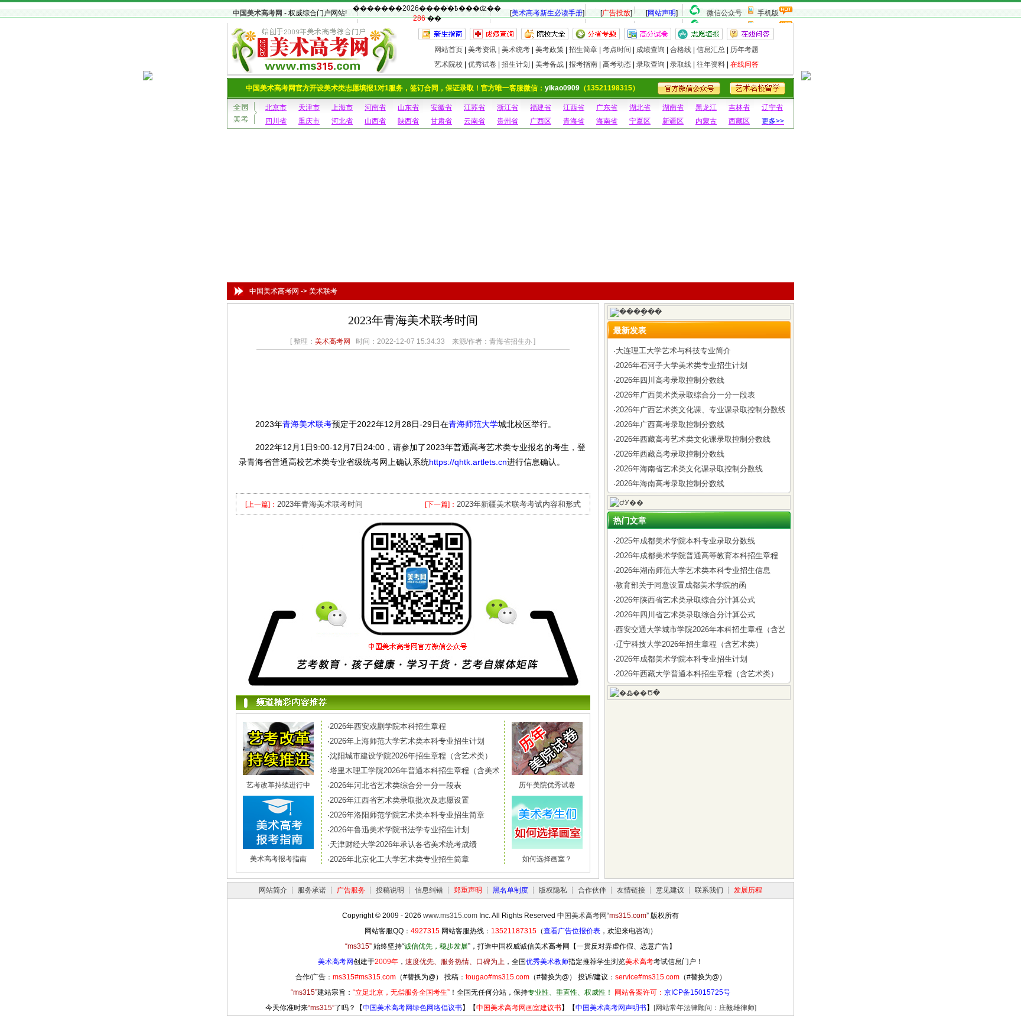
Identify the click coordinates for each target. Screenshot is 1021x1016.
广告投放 (616, 13)
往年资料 (711, 64)
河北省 (342, 121)
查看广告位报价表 (572, 931)
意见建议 (670, 890)
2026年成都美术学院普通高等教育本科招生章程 (697, 555)
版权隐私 (553, 890)
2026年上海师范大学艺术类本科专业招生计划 (407, 741)
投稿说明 (390, 890)
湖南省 (673, 107)
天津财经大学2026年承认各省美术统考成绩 (403, 844)
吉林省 (739, 107)
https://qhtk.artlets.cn (468, 462)
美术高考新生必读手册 (547, 13)
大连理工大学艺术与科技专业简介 (673, 350)
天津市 (309, 107)
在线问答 (744, 64)
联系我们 (709, 890)
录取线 (680, 64)
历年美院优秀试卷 (547, 785)
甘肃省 (441, 121)
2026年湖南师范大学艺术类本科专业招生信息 (693, 570)
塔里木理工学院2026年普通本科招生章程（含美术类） (422, 770)
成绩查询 (650, 49)
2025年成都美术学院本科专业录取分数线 (685, 540)
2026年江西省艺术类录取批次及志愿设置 (399, 800)
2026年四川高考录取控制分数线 (670, 380)
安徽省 (441, 107)
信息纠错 (429, 890)
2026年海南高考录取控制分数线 (670, 483)
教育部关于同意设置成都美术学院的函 (681, 585)
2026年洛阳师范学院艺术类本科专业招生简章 (407, 814)
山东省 (408, 107)
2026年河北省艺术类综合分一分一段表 (395, 785)
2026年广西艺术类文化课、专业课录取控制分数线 (701, 409)
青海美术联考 (307, 424)
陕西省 (408, 121)
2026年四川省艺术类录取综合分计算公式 (685, 614)
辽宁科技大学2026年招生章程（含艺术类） (689, 644)
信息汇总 (711, 49)
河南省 (375, 107)
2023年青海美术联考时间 (320, 504)
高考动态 (617, 64)
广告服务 (351, 890)
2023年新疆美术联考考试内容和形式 (519, 504)
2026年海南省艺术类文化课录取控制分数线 (689, 468)
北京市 (276, 107)
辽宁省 (772, 107)
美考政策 (549, 49)
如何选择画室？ (547, 859)
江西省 (573, 107)
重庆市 (309, 121)
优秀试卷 (482, 64)
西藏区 (739, 121)
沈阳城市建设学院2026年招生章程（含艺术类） (411, 755)
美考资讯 (482, 49)
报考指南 (583, 64)
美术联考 (323, 291)
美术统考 (516, 49)
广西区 (540, 121)
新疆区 (673, 121)
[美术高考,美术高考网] (313, 68)
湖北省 (640, 107)
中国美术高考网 (257, 13)
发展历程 (748, 890)
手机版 (768, 13)
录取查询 (650, 64)
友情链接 (631, 890)
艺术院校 (448, 64)
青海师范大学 (473, 424)
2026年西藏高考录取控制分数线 (670, 454)
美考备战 (549, 64)
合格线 (680, 49)
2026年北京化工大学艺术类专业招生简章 (399, 859)
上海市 (342, 107)
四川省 (276, 121)
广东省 (606, 107)
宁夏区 (640, 121)
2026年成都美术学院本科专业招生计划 (681, 658)
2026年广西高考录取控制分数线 (670, 424)
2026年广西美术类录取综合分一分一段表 (685, 394)
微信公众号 (724, 13)
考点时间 (617, 49)
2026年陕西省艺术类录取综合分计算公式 (685, 599)
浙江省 (507, 107)
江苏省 (474, 107)
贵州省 (507, 121)
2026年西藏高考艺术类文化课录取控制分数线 (693, 439)
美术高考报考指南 (278, 859)
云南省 (474, 121)
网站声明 (662, 13)
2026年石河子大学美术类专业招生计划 (681, 365)
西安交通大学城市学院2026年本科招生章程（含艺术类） (712, 629)
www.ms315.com (450, 915)
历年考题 (744, 49)
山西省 (375, 121)
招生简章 (583, 49)
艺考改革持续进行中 (278, 785)
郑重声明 (468, 890)
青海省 (573, 121)
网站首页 (448, 49)
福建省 (540, 107)
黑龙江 (706, 107)
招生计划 (516, 64)
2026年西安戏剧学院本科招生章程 (388, 726)
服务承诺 (312, 890)
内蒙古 (706, 121)
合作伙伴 (592, 890)
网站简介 (273, 890)
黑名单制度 (510, 890)
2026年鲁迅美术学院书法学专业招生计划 (399, 829)
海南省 (606, 121)
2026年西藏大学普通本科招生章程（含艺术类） (697, 673)
